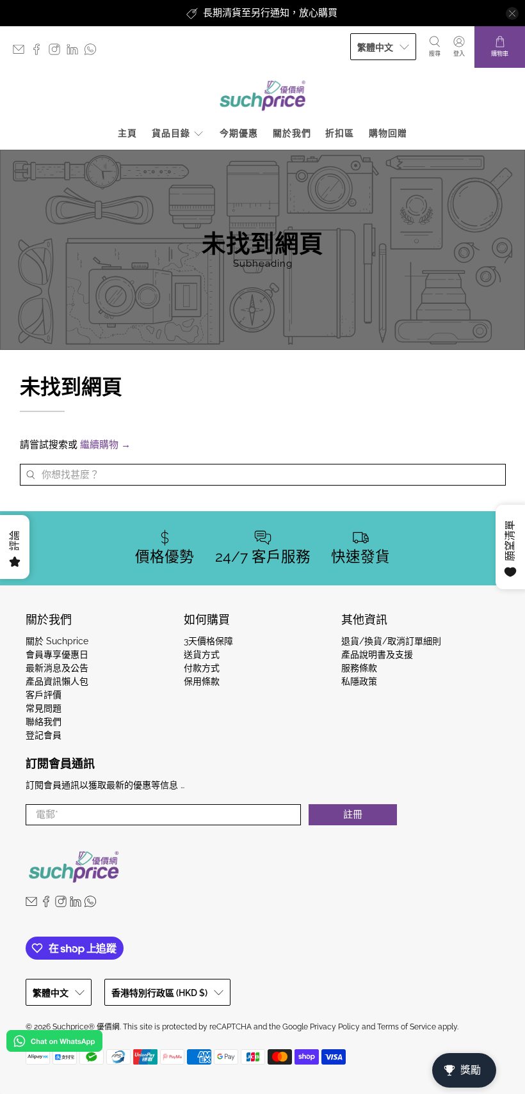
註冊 (352, 814)
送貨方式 (202, 654)
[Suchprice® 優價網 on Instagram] (58, 52)
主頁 (127, 133)
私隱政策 (359, 681)
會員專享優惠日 (57, 654)
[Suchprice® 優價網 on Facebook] (40, 52)
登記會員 (43, 735)
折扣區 (339, 133)
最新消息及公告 (57, 668)
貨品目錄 (171, 133)
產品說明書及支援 (377, 654)
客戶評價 (43, 695)
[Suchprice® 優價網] (262, 96)
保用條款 (202, 681)
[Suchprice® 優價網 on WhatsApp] (93, 52)
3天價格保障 (208, 641)
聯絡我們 (43, 722)
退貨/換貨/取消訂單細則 (391, 641)
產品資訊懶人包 (57, 681)
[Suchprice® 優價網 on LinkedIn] (76, 52)
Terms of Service (406, 1026)
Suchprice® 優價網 (86, 1026)
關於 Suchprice (57, 641)
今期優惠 (239, 133)
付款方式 (202, 668)
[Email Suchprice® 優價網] (22, 52)
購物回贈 (388, 133)
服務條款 (359, 668)
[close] (512, 13)
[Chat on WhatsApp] (54, 1043)
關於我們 (292, 133)
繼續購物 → (105, 444)
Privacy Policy (335, 1026)
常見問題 (43, 708)
